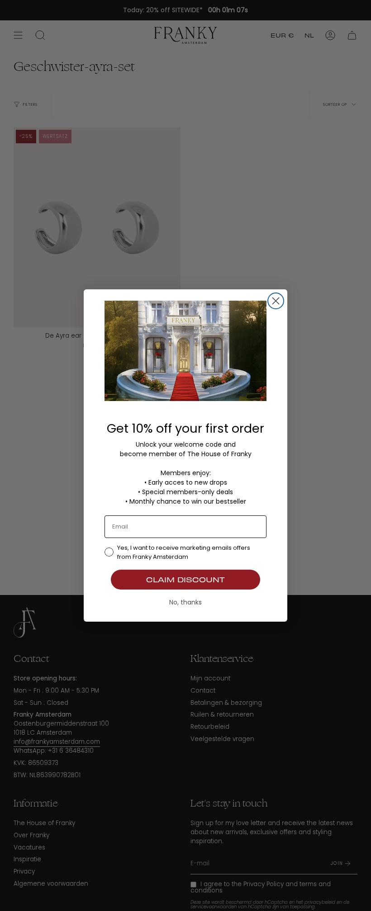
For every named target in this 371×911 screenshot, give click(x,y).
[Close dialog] (276, 301)
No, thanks (185, 602)
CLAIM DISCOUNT (185, 579)
